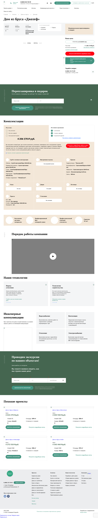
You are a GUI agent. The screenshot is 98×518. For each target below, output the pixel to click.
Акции (33, 501)
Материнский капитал (56, 480)
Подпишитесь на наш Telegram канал (9, 515)
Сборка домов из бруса (71, 480)
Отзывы (83, 480)
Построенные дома (22, 8)
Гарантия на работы (55, 492)
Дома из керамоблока (37, 487)
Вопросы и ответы (55, 485)
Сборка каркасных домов (71, 478)
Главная (6, 14)
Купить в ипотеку (54, 478)
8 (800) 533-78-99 (25, 2)
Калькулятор (35, 498)
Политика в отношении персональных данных (49, 511)
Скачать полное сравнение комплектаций (18, 153)
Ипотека (34, 8)
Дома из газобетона (37, 480)
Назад (29, 43)
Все (33, 495)
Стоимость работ (54, 490)
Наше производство (55, 483)
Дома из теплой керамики (38, 492)
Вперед (36, 43)
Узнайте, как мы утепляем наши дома (14, 300)
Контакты (76, 8)
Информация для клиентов (47, 8)
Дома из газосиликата (37, 490)
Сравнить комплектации (71, 49)
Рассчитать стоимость (89, 47)
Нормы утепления (70, 485)
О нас (82, 476)
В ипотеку (80, 41)
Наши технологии (64, 8)
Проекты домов (7, 8)
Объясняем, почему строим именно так (58, 300)
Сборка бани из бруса (71, 483)
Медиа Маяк (83, 512)
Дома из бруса (25, 14)
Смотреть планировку (13, 427)
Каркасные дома (36, 476)
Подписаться (3, 517)
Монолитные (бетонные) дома (39, 485)
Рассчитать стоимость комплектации (71, 138)
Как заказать (53, 476)
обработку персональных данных (45, 388)
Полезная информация (56, 487)
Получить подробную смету (37, 427)
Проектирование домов (56, 495)
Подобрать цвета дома (71, 476)
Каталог (14, 14)
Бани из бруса (35, 483)
